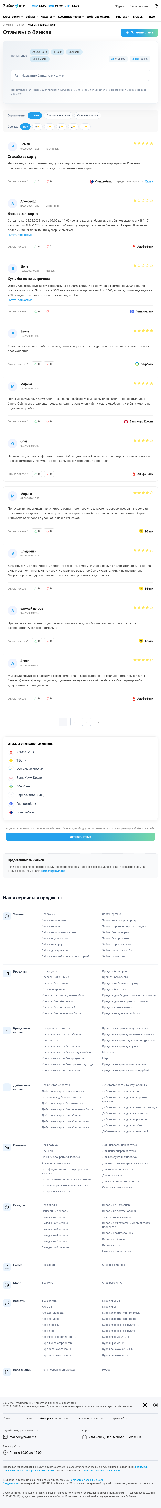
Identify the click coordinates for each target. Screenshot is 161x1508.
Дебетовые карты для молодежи (63, 1091)
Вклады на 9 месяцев (116, 1205)
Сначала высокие (58, 115)
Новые (35, 115)
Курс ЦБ (47, 1306)
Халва (149, 181)
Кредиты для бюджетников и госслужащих (130, 995)
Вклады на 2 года (113, 1239)
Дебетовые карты (98, 16)
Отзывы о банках (113, 1264)
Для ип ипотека (112, 1175)
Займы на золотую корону (119, 920)
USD (35, 5)
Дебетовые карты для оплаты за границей (129, 1107)
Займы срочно (111, 914)
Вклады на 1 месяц (54, 1217)
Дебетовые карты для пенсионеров (125, 1113)
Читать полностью (20, 234)
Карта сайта (119, 1418)
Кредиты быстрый (114, 989)
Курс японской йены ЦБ (117, 1349)
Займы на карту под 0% (117, 950)
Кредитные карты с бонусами (61, 1070)
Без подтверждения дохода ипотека (65, 1185)
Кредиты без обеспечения (58, 1001)
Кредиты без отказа (55, 983)
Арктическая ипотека (56, 1163)
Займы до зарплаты (55, 950)
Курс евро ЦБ (50, 1324)
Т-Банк (58, 51)
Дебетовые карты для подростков (124, 1119)
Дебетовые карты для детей (120, 1091)
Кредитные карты (69, 16)
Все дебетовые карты (56, 1085)
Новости (107, 1369)
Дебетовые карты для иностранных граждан (125, 1099)
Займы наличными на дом (59, 932)
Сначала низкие (87, 115)
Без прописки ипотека (56, 1191)
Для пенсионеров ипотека (119, 1151)
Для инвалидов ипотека (118, 1169)
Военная (47, 1151)
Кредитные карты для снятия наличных (128, 1034)
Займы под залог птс (55, 938)
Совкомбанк (39, 59)
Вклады (138, 16)
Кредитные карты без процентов (63, 1058)
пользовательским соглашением (101, 1470)
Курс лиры (109, 1306)
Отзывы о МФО (112, 1282)
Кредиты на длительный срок (121, 1013)
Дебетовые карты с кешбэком (61, 1115)
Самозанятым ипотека (117, 1187)
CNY (68, 5)
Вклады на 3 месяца (55, 1229)
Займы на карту (52, 944)
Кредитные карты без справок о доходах (68, 1064)
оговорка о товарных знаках (87, 1480)
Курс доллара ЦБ (53, 1312)
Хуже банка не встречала (29, 279)
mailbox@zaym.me (22, 1437)
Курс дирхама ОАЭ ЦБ (116, 1336)
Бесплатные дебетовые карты (61, 1097)
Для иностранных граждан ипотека (125, 1163)
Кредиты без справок (116, 971)
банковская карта (23, 214)
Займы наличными (54, 920)
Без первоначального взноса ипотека (66, 1179)
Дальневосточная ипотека (119, 1145)
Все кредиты (50, 971)
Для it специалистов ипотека (121, 1181)
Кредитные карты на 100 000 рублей (125, 1070)
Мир (105, 1058)
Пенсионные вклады (55, 1211)
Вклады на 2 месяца (55, 1223)
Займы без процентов (116, 938)
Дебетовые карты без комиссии (62, 1103)
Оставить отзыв (142, 32)
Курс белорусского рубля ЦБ (120, 1324)
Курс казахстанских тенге (119, 1318)
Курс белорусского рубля (118, 1330)
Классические (51, 1040)
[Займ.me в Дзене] (145, 1405)
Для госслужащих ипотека (119, 1157)
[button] (156, 6)
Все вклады (49, 1205)
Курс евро (48, 1330)
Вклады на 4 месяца (55, 1235)
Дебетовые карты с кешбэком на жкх (66, 1127)
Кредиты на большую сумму (120, 983)
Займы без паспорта (115, 932)
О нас (7, 1418)
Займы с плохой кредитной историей (65, 956)
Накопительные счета (116, 1251)
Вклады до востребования (119, 1211)
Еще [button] (152, 16)
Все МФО (47, 1282)
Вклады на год (111, 1245)
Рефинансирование (54, 989)
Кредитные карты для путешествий (125, 1028)
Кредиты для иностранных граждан (125, 1001)
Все (25, 126)
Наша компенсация (89, 1418)
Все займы (49, 914)
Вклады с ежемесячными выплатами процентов (126, 1225)
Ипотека (121, 16)
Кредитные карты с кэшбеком (61, 1034)
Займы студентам (113, 956)
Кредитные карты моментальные (124, 1064)
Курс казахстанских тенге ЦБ (121, 1312)
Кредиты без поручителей (58, 1007)
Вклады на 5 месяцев (55, 1241)
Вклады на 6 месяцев (55, 1247)
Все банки (48, 1264)
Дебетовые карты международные (125, 1085)
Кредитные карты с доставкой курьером (128, 1040)
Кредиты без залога (115, 977)
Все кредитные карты (56, 1028)
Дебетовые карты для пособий (122, 1125)
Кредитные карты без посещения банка (67, 1052)
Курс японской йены (115, 1355)
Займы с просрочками (116, 944)
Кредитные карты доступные (121, 1046)
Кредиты (46, 16)
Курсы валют (11, 16)
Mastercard (109, 1052)
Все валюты (49, 1300)
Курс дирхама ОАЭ (114, 1343)
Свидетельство (11, 1483)
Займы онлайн (51, 926)
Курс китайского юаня (56, 1355)
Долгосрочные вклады (117, 1217)
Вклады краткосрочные (118, 1233)
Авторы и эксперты (54, 1418)
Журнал (120, 6)
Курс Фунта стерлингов (57, 1343)
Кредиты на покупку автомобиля (63, 995)
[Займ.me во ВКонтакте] (155, 1405)
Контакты (25, 1418)
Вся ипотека (50, 1145)
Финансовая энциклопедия (59, 1369)
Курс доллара (50, 1318)
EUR (51, 5)
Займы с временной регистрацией (124, 926)
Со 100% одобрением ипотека (61, 1157)
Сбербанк (74, 51)
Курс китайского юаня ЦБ (58, 1349)
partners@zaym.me (53, 870)
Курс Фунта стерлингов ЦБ (59, 1336)
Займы (30, 16)
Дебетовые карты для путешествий (125, 1131)
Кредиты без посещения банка (61, 1013)
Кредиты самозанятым (117, 1007)
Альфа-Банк (39, 51)
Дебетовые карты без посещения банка (67, 1109)
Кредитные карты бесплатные (61, 1046)
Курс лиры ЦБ (111, 1300)
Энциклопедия (139, 6)
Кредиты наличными (55, 977)
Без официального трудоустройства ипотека (65, 1171)
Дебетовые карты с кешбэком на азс (66, 1121)
